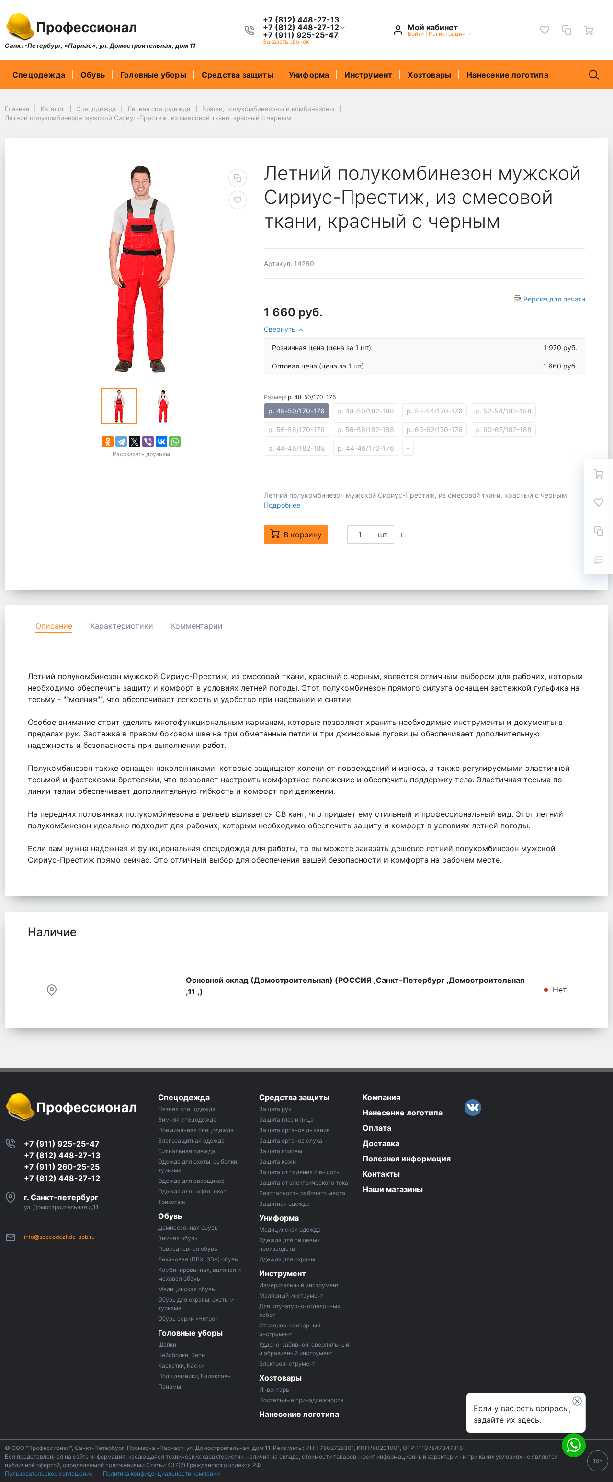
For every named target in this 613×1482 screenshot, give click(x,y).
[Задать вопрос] (598, 560)
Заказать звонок (286, 41)
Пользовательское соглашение (49, 1473)
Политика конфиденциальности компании (161, 1473)
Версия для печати (554, 299)
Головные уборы (153, 74)
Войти (416, 33)
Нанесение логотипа (507, 74)
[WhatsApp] (175, 441)
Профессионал (86, 27)
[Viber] (148, 441)
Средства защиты (237, 74)
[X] (134, 441)
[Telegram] (121, 441)
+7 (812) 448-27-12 (62, 1178)
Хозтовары (429, 74)
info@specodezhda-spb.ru (59, 1236)
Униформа (309, 74)
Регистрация (447, 33)
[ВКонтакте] (161, 441)
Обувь (92, 74)
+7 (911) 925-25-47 (62, 1143)
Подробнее (282, 505)
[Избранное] (544, 30)
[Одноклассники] (108, 441)
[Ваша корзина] (589, 30)
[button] (301, 27)
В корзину (303, 534)
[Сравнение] (567, 30)
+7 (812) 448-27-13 (62, 1155)
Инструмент (368, 74)
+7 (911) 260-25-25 (62, 1166)
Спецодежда (38, 74)
